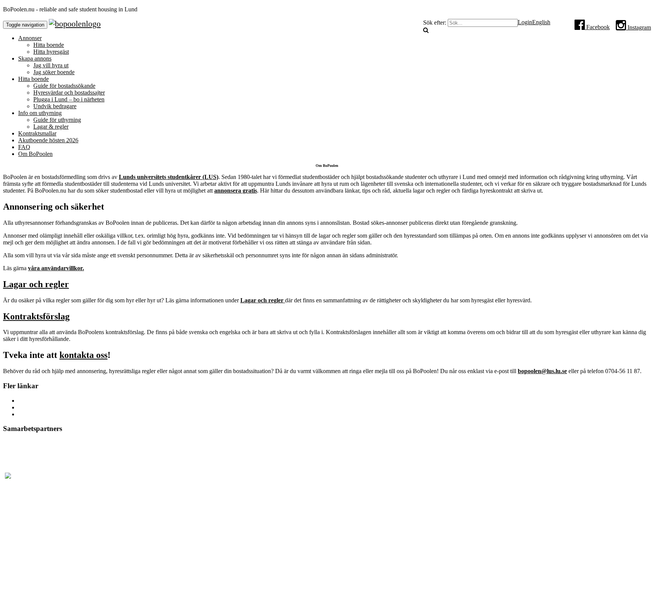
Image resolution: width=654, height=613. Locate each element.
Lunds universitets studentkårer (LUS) (168, 177)
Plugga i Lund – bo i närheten (68, 99)
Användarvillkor (38, 407)
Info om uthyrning (40, 113)
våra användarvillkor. (56, 268)
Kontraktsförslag (36, 316)
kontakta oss (83, 355)
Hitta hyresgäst (51, 51)
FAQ (24, 147)
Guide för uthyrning (57, 120)
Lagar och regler (36, 284)
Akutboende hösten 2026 (48, 140)
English (541, 22)
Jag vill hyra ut (51, 65)
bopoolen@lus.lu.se (542, 371)
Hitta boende (48, 45)
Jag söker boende (54, 72)
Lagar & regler (51, 126)
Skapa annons (34, 58)
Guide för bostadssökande (64, 85)
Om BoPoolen (35, 154)
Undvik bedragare (54, 106)
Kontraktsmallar (37, 133)
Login (525, 22)
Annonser (30, 38)
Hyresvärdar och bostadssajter (69, 92)
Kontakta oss (33, 414)
